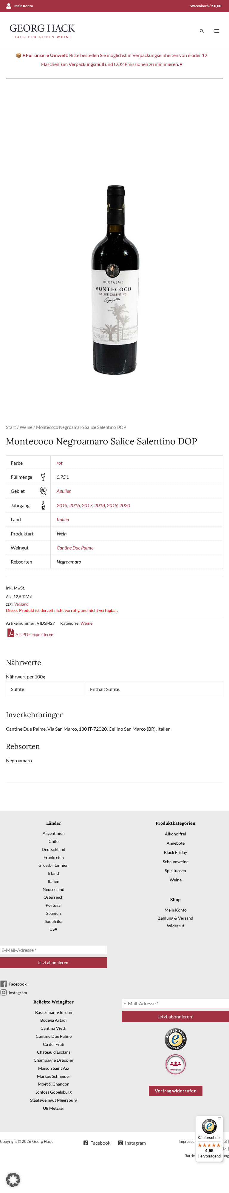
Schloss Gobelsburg (53, 1092)
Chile (53, 841)
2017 (87, 505)
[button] (202, 31)
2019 (112, 505)
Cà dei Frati (53, 1044)
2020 (124, 505)
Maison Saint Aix (53, 1068)
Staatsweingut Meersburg (53, 1100)
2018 (99, 505)
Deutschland (53, 849)
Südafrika (53, 921)
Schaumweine (175, 861)
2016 (74, 505)
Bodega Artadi (53, 1020)
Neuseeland (53, 889)
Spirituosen (175, 870)
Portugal (54, 905)
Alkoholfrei (175, 833)
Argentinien (54, 833)
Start (11, 427)
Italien (63, 519)
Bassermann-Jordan (53, 1012)
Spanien (53, 913)
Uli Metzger (53, 1108)
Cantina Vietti (53, 1028)
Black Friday (175, 852)
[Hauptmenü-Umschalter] (217, 31)
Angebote (176, 843)
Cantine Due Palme (75, 547)
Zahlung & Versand (175, 917)
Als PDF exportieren (34, 634)
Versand (21, 604)
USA (53, 929)
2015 (62, 505)
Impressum (188, 1141)
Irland (53, 873)
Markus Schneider (53, 1076)
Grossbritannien (53, 865)
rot (59, 463)
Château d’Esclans (53, 1052)
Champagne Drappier (54, 1060)
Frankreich (54, 857)
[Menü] (219, 1119)
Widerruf (175, 925)
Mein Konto (176, 909)
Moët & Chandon (53, 1083)
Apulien (64, 491)
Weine (26, 427)
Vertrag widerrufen (175, 1090)
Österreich (54, 897)
